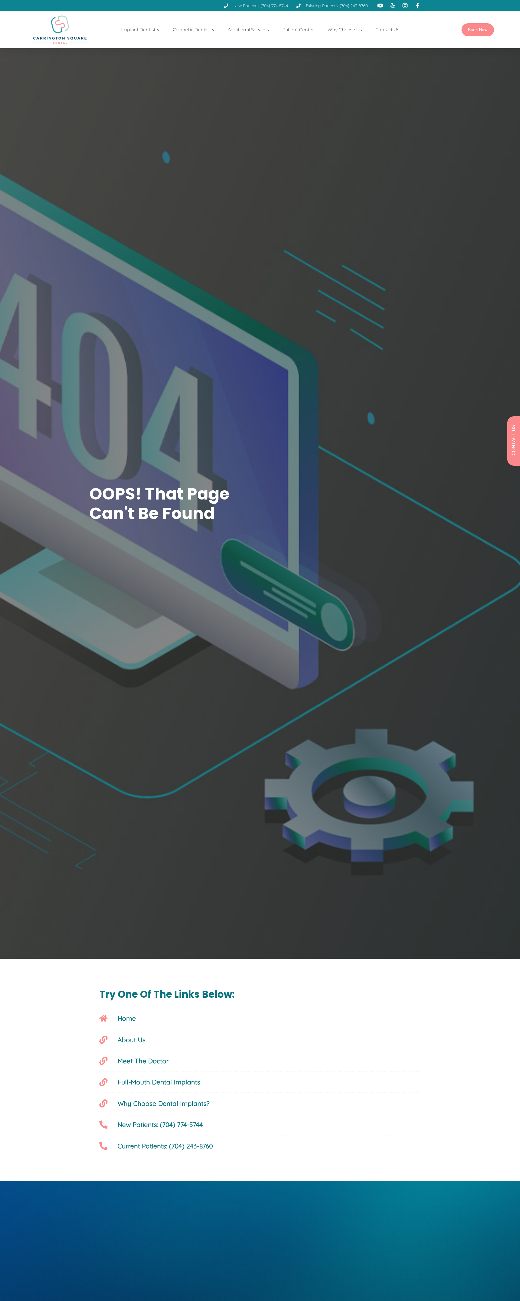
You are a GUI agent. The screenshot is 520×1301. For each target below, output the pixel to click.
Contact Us (387, 29)
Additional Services (248, 29)
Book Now (477, 29)
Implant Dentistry (140, 29)
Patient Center (298, 29)
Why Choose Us (344, 29)
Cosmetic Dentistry (193, 29)
